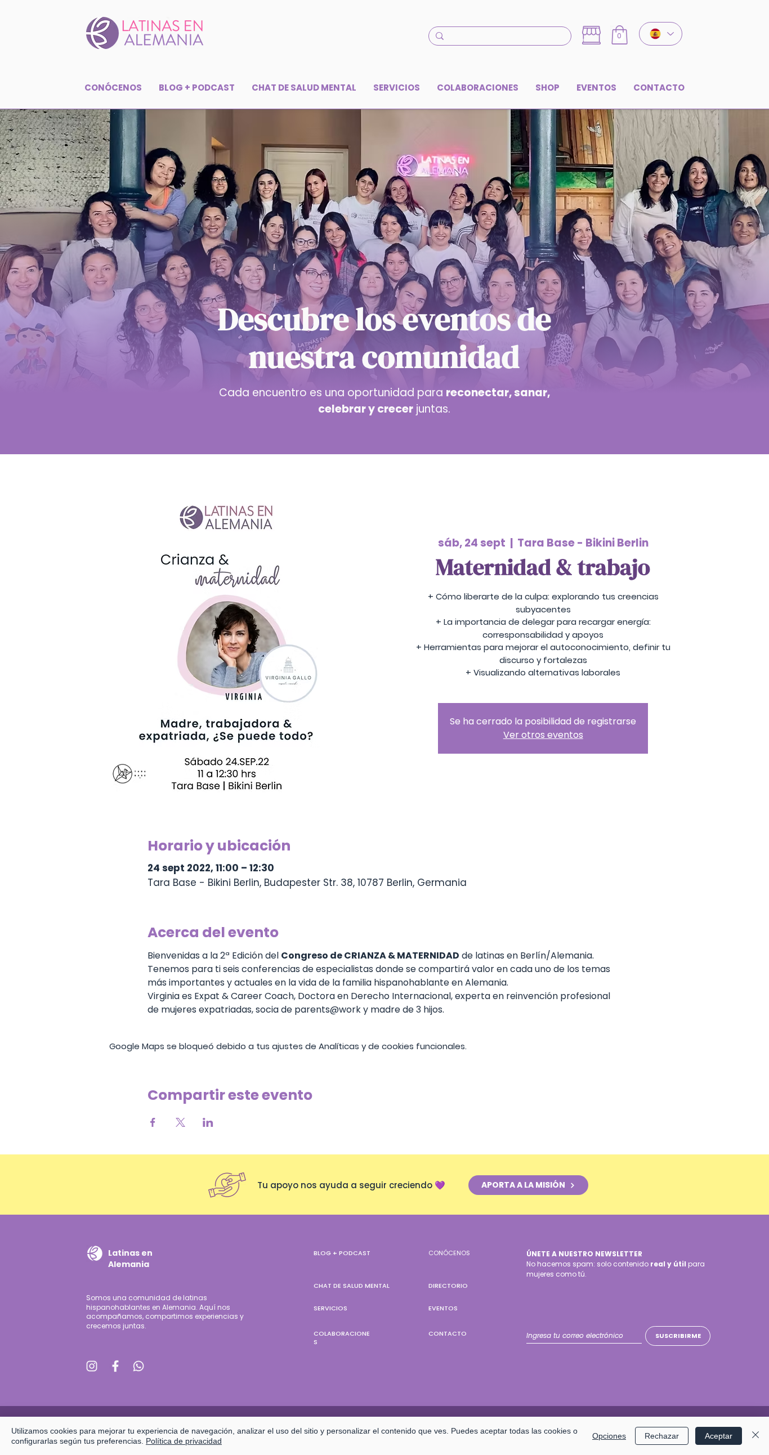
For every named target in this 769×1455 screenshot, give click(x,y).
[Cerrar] (755, 1436)
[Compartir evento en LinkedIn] (208, 1122)
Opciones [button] (609, 1435)
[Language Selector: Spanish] (660, 34)
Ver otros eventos (543, 734)
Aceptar (718, 1435)
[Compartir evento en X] (180, 1122)
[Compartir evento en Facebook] (152, 1122)
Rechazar (662, 1435)
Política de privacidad (184, 1440)
